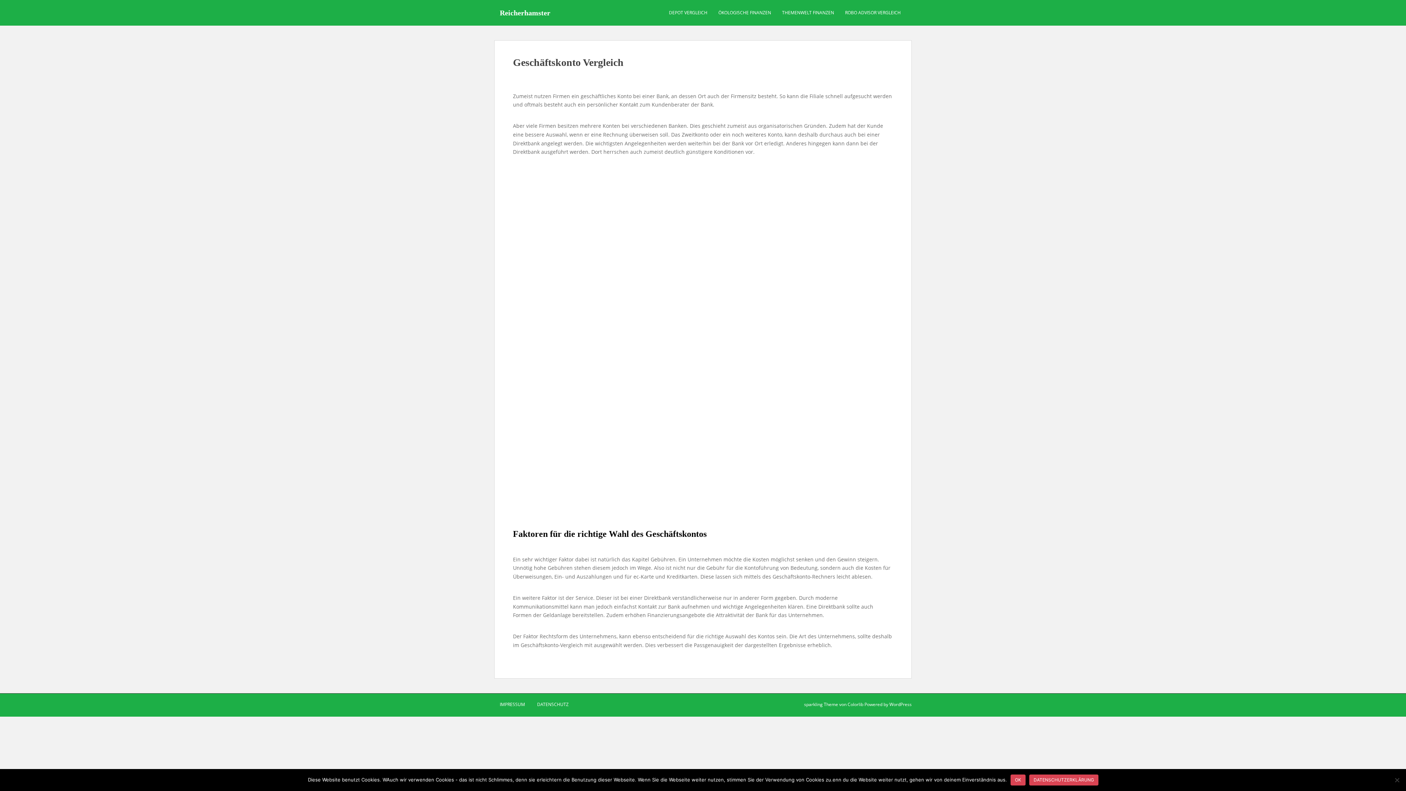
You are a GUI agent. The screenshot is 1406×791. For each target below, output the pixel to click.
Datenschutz (553, 704)
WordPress (900, 704)
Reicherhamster (525, 13)
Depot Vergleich (688, 13)
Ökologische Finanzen (744, 13)
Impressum (512, 704)
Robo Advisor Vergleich (873, 13)
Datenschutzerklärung (1064, 780)
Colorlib (855, 704)
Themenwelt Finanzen (808, 13)
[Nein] (1397, 780)
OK (1018, 780)
